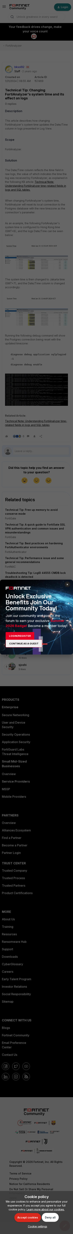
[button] (36, 1226)
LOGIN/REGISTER (20, 635)
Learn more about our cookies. (46, 1209)
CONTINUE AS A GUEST (24, 643)
